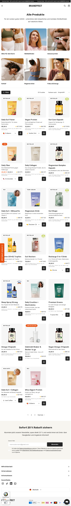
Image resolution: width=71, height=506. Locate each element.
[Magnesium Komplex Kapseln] (59, 152)
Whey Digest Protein (33, 390)
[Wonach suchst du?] (64, 6)
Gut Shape (53, 211)
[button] (2, 253)
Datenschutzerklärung (25, 448)
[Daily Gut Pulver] (11, 107)
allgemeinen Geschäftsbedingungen (32, 450)
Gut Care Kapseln (56, 120)
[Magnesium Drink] (35, 198)
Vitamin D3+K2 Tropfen (11, 257)
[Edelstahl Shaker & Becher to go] (35, 334)
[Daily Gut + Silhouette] (11, 198)
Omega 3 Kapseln (8, 347)
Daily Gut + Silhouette (10, 211)
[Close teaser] (2, 245)
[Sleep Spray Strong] (11, 289)
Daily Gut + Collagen (9, 390)
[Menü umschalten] (2, 6)
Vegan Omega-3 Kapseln (59, 347)
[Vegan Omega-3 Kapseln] (59, 334)
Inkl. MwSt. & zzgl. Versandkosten (58, 129)
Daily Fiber (5, 165)
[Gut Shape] (59, 198)
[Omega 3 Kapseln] (11, 334)
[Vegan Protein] (35, 107)
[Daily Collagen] (35, 152)
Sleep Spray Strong (9, 302)
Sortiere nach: (52, 92)
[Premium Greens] (59, 289)
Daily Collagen (31, 165)
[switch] (6, 503)
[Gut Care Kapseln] (59, 107)
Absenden (54, 444)
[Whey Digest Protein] (35, 377)
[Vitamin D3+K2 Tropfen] (11, 243)
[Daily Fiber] (11, 152)
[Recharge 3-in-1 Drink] (59, 243)
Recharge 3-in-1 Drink (58, 257)
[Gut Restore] (35, 243)
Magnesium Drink (32, 211)
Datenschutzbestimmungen (53, 450)
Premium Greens (56, 302)
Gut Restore (30, 257)
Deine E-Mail (11, 440)
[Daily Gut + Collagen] (11, 377)
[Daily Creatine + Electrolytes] (35, 289)
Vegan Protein (31, 120)
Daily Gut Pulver (8, 120)
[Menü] (9, 492)
